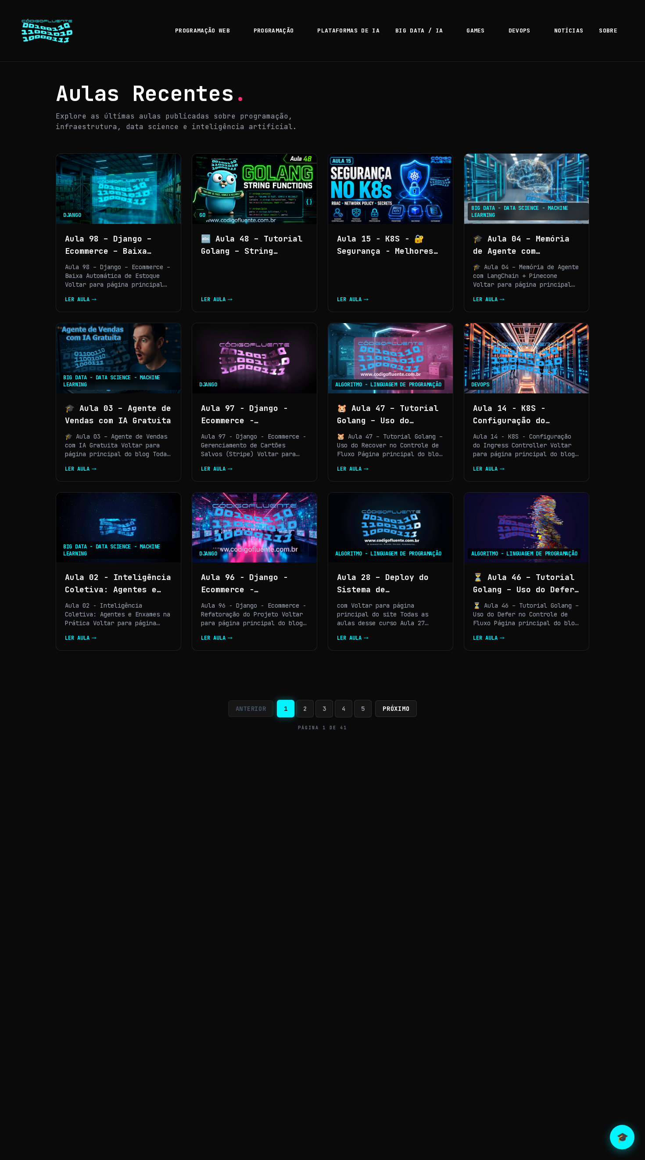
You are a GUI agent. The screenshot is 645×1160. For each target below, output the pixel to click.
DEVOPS (519, 30)
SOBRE (608, 30)
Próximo (396, 709)
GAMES (475, 30)
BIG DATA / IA (419, 30)
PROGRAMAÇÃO (274, 30)
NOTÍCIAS (569, 30)
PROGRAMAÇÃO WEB (202, 30)
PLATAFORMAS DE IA (348, 30)
